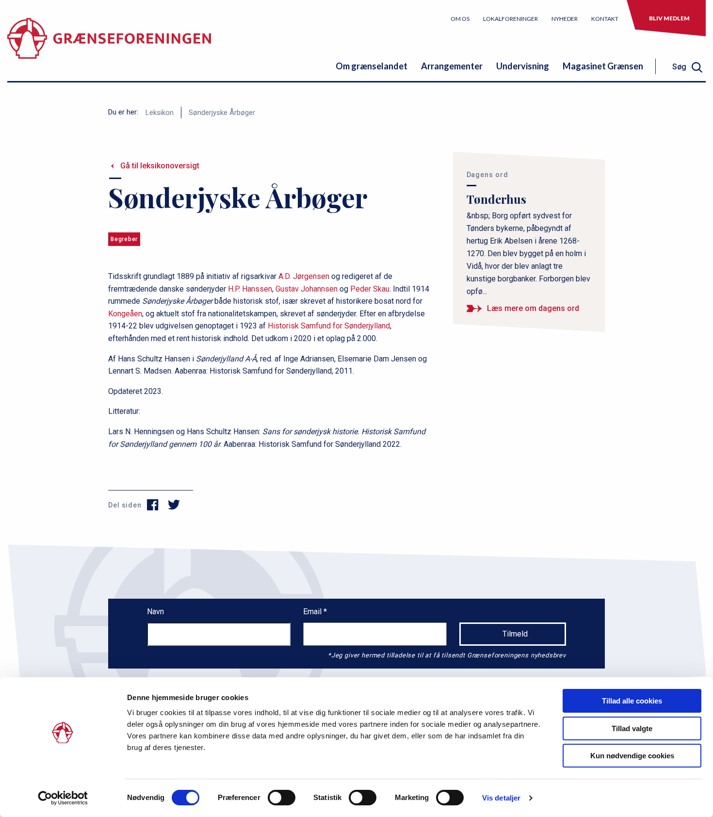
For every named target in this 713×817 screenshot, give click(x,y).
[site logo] (109, 46)
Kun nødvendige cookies (632, 756)
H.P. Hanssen (250, 289)
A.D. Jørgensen (303, 276)
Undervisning (522, 66)
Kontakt (604, 18)
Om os (460, 18)
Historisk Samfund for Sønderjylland (329, 325)
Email (313, 611)
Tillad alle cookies (632, 701)
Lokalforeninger (510, 18)
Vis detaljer (501, 798)
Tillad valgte (632, 728)
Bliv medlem (669, 18)
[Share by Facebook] (153, 505)
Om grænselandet (371, 66)
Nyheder (564, 18)
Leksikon (160, 112)
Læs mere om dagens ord (533, 308)
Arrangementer (452, 66)
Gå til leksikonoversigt (159, 165)
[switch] (281, 797)
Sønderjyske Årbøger (222, 112)
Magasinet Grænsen (603, 66)
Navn (155, 611)
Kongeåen (125, 313)
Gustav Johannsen (306, 289)
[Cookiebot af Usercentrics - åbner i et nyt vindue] (62, 798)
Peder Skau (369, 289)
